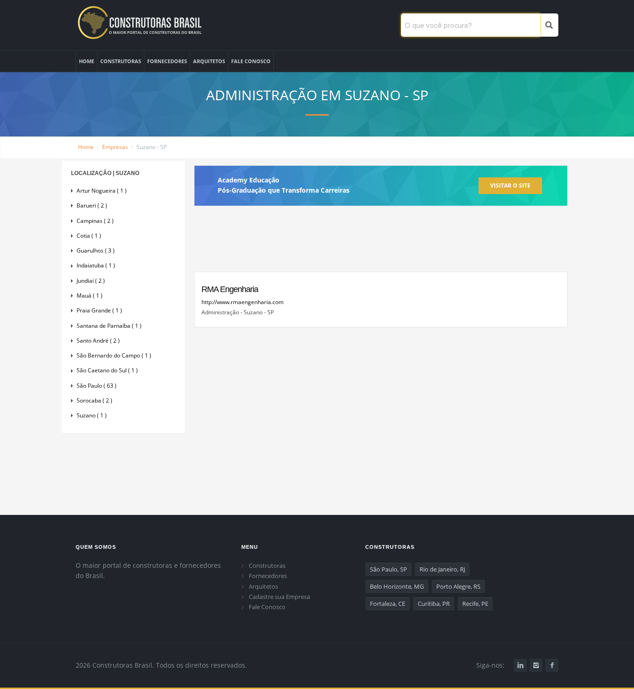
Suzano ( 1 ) (92, 415)
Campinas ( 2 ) (95, 221)
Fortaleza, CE (387, 603)
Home (86, 147)
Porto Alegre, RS (458, 586)
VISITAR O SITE (510, 185)
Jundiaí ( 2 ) (91, 281)
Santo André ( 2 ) (98, 340)
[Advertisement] (381, 243)
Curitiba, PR (434, 603)
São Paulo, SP (388, 569)
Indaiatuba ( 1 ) (96, 265)
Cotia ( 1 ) (89, 236)
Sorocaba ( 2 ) (94, 400)
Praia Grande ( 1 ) (99, 310)
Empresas (115, 147)
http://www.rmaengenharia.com (242, 302)
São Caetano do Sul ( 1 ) (107, 370)
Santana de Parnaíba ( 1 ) (109, 326)
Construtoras (267, 565)
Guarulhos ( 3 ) (96, 250)
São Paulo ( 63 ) (96, 386)
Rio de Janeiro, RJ (442, 569)
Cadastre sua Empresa (279, 596)
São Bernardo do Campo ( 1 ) (114, 355)
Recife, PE (475, 603)
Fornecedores (268, 576)
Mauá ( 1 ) (90, 295)
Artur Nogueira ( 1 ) (102, 191)
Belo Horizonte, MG (397, 586)
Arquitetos (263, 586)
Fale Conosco (267, 607)
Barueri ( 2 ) (92, 205)
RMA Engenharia (229, 289)
